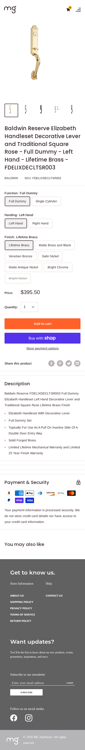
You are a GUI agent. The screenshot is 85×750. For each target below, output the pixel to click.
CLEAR (70, 683)
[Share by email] (77, 363)
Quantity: (11, 307)
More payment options (43, 348)
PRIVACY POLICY (21, 608)
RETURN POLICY (20, 621)
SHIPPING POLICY (21, 602)
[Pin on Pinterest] (60, 363)
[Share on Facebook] (51, 363)
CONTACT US (54, 595)
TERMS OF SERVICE (22, 614)
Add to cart (42, 324)
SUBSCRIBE (26, 692)
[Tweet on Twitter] (69, 363)
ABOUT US (17, 595)
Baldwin (11, 178)
